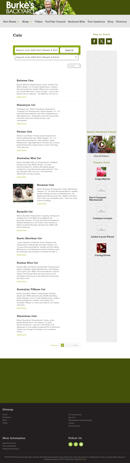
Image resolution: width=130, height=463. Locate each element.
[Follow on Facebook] (94, 41)
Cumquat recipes (102, 218)
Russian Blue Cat (27, 262)
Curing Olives (102, 255)
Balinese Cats (25, 80)
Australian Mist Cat (29, 158)
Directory (121, 21)
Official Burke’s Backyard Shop (80, 420)
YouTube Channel (55, 21)
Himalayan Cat (26, 105)
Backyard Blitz (76, 21)
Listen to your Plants (102, 237)
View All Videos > (101, 156)
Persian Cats (24, 131)
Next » (76, 345)
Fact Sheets (9, 21)
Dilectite (83, 459)
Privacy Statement (9, 446)
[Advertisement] (110, 7)
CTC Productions (75, 415)
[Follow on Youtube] (109, 41)
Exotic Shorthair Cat (29, 238)
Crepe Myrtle (102, 179)
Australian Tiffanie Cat (31, 289)
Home (5, 414)
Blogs (25, 21)
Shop (110, 21)
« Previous (53, 345)
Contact (71, 423)
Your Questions (96, 21)
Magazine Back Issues (11, 449)
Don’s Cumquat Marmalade (97, 198)
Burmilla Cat (25, 211)
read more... (22, 97)
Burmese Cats (45, 185)
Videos (39, 21)
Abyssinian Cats (27, 316)
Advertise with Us (9, 443)
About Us (71, 417)
